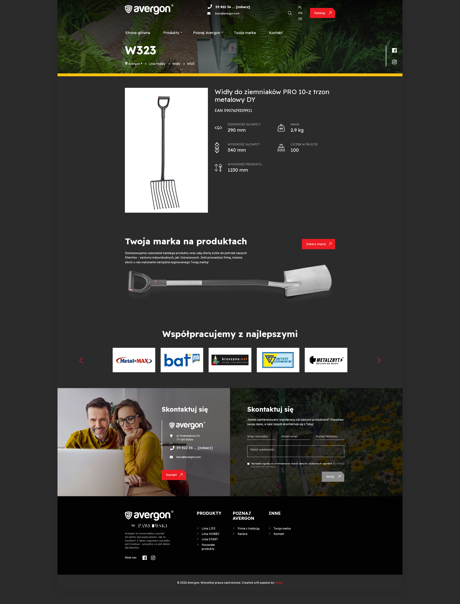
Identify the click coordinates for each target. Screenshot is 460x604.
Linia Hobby (157, 63)
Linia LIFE (208, 528)
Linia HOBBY (210, 534)
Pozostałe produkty (208, 547)
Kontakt (276, 32)
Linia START (210, 539)
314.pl (279, 582)
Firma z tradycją (248, 528)
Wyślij (330, 476)
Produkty (171, 32)
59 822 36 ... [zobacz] (232, 7)
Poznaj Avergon (206, 32)
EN (300, 13)
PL (300, 7)
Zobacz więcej (316, 244)
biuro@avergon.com (227, 13)
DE (300, 19)
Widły (176, 63)
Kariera (242, 534)
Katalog (320, 13)
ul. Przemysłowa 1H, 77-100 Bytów (188, 437)
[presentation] (81, 360)
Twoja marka (245, 32)
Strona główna (137, 32)
